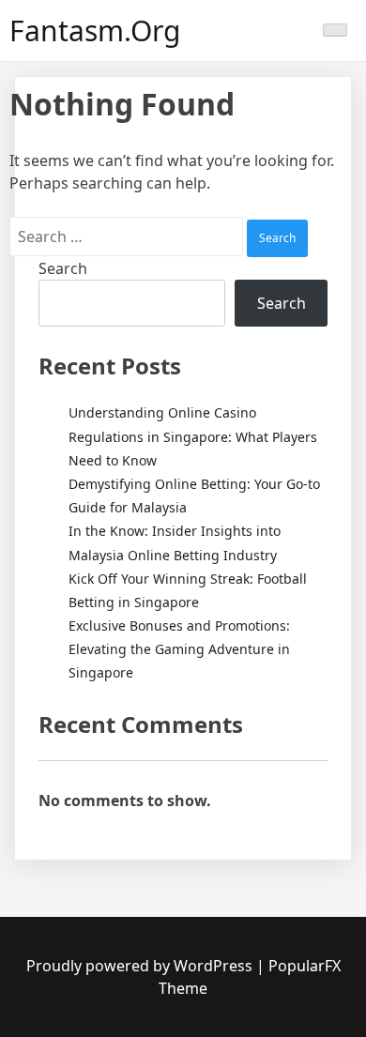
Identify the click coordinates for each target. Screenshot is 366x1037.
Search (62, 268)
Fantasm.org (94, 30)
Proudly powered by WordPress (141, 965)
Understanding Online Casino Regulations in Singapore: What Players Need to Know (193, 436)
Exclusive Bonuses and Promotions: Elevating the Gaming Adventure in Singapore (179, 649)
